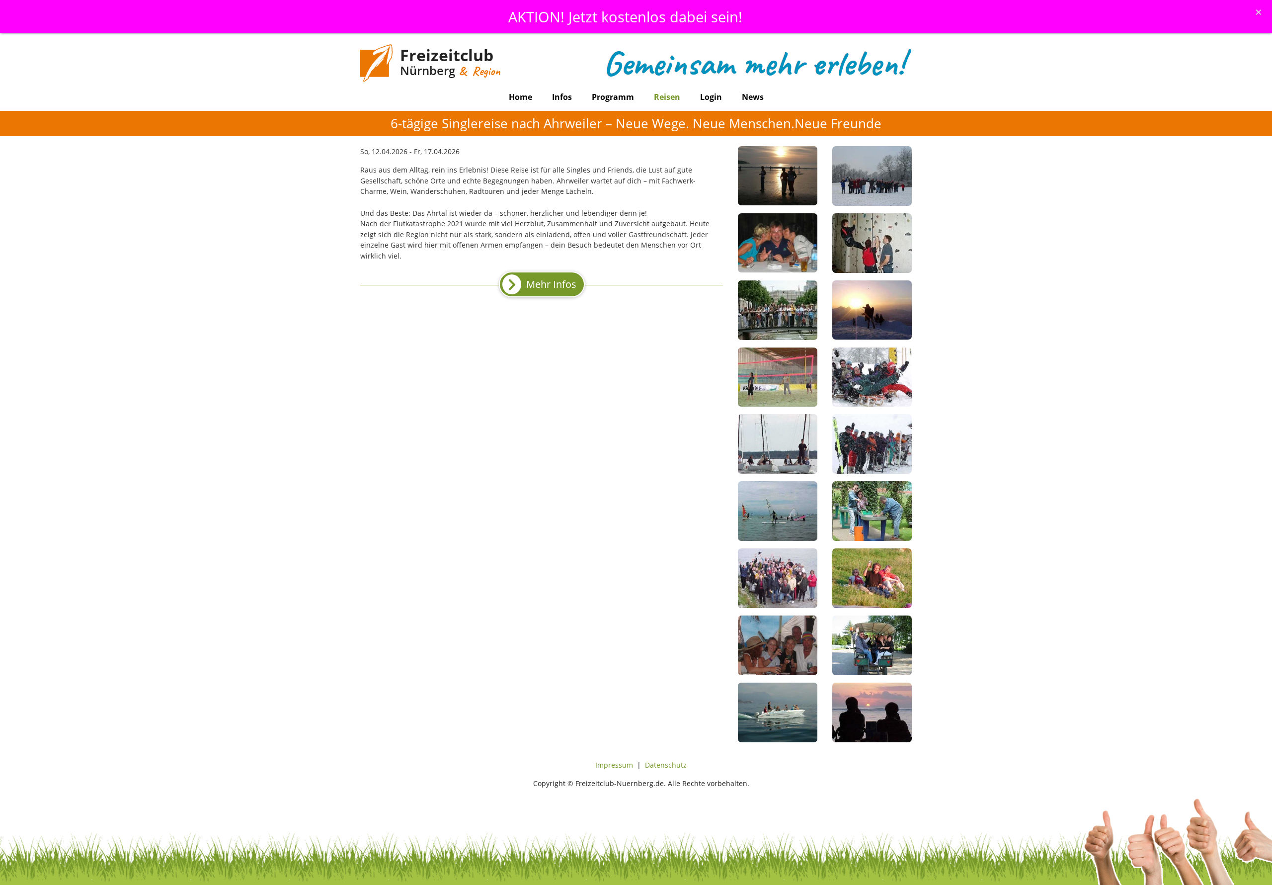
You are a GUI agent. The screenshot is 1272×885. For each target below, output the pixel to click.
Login (711, 96)
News (753, 96)
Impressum (614, 765)
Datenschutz (666, 765)
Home (520, 96)
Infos (562, 96)
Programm (613, 96)
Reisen (667, 96)
